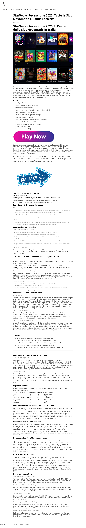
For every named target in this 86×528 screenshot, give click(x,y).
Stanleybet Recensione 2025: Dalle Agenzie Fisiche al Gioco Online (36, 340)
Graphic (11, 9)
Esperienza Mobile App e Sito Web (25, 122)
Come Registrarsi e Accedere (24, 107)
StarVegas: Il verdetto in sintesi (24, 103)
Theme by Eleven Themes (21, 524)
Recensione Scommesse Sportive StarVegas (28, 115)
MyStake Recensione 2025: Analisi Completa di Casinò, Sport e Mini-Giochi (39, 343)
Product (5, 9)
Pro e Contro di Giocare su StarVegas (26, 105)
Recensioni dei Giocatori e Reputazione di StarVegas (31, 119)
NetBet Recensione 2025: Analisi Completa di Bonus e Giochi (35, 338)
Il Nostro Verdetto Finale (22, 126)
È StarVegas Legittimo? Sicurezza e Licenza (28, 124)
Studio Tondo (28, 9)
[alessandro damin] (4, 5)
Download (52, 9)
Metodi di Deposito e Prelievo (24, 117)
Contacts (36, 9)
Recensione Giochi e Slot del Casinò (26, 112)
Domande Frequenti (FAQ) (23, 129)
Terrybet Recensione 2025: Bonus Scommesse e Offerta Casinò (35, 345)
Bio (42, 9)
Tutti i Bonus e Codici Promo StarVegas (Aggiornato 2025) (32, 110)
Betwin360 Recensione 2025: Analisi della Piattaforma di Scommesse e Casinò (40, 347)
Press (46, 9)
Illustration (19, 9)
